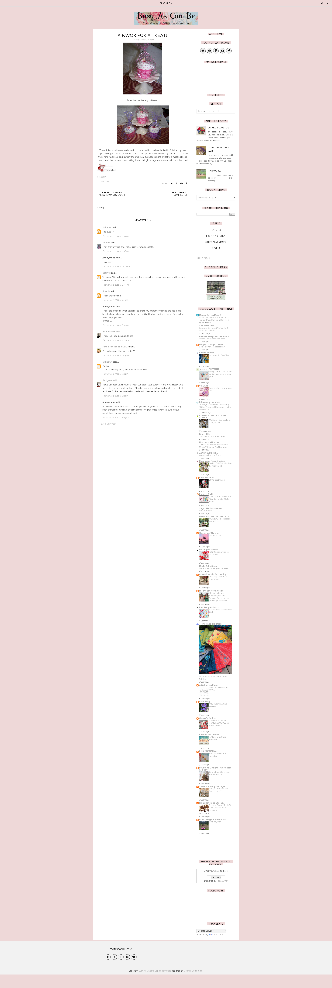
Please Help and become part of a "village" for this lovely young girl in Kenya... (219, 597)
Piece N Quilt (206, 494)
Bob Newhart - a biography (212, 347)
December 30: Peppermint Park (213, 568)
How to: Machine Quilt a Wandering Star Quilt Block (220, 499)
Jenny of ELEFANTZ (209, 369)
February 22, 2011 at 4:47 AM (116, 236)
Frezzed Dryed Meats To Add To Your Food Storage (220, 808)
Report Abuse (203, 258)
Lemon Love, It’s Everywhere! (212, 339)
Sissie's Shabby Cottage (212, 786)
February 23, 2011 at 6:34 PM (115, 374)
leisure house (215, 535)
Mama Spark (108, 331)
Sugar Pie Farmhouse (210, 508)
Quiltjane (107, 380)
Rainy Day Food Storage (212, 803)
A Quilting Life (206, 325)
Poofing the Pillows (209, 734)
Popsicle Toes (206, 477)
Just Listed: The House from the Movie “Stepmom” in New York (213, 445)
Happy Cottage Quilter (211, 344)
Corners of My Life (209, 533)
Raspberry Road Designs (212, 461)
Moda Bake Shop (208, 566)
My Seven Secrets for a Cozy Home (219, 421)
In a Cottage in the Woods (213, 819)
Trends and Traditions (211, 624)
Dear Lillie (204, 434)
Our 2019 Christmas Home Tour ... (218, 577)
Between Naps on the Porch (214, 336)
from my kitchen (216, 236)
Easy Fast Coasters (218, 127)
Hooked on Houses (209, 442)
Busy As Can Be (166, 15)
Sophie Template (163, 971)
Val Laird (203, 386)
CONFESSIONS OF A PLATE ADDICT (212, 416)
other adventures (216, 242)
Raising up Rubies (208, 549)
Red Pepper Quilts (209, 607)
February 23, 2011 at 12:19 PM (116, 355)
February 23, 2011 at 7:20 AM (115, 340)
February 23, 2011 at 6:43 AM (116, 325)
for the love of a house (211, 591)
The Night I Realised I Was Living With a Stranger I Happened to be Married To (215, 407)
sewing (216, 248)
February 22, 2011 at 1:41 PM (115, 285)
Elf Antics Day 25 (216, 480)
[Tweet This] (172, 183)
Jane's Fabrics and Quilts (115, 347)
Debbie (106, 242)
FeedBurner (222, 881)
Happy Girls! (215, 170)
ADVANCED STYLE (208, 453)
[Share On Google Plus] (181, 183)
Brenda (106, 291)
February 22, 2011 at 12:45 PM (116, 266)
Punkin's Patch (206, 352)
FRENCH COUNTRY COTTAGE (214, 516)
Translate (218, 934)
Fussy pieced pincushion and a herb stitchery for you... (220, 374)
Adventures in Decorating (213, 574)
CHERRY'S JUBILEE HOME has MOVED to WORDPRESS (219, 723)
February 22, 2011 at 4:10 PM (115, 300)
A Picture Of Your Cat (219, 355)
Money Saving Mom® (210, 315)
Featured (216, 230)
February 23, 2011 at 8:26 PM (115, 396)
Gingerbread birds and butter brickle (219, 773)
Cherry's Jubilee (207, 718)
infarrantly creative (209, 402)
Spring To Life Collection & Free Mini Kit (220, 464)
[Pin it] (186, 183)
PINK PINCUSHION (208, 751)
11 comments (103, 181)
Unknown (107, 227)
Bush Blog (204, 701)
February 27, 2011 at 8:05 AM (115, 417)
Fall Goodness (205, 511)
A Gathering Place (208, 685)
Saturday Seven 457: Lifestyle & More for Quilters (213, 329)
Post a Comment (108, 424)
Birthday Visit (215, 822)
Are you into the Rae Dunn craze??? (218, 790)
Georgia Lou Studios (193, 971)
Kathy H (106, 273)
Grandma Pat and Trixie (210, 455)
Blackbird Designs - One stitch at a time (215, 769)
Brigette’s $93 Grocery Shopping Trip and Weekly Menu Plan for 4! (214, 318)
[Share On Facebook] (177, 183)
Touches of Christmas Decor (212, 436)
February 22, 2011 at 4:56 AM (116, 251)
